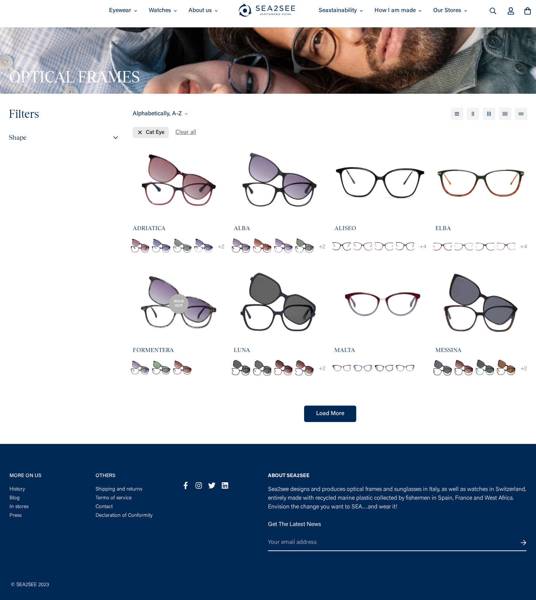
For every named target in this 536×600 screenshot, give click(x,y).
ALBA (242, 228)
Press (15, 515)
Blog (14, 498)
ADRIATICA (149, 228)
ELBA (443, 228)
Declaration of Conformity (124, 515)
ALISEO (345, 228)
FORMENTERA (153, 350)
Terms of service (114, 498)
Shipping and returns (119, 489)
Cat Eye (155, 132)
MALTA (344, 350)
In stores (18, 507)
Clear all (185, 132)
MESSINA (448, 350)
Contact (104, 507)
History (17, 489)
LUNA (242, 350)
